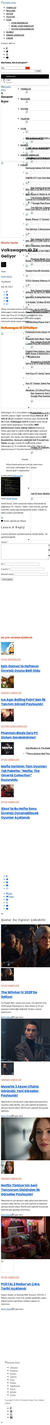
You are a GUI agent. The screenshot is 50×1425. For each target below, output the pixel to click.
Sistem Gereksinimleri (22, 29)
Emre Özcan (6, 1115)
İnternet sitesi (7, 574)
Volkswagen (18, 475)
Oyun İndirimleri (19, 22)
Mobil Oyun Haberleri (22, 25)
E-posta (5, 569)
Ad (3, 563)
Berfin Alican (6, 1017)
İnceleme (10, 10)
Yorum (4, 542)
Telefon (10, 16)
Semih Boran (6, 276)
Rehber (10, 32)
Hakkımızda (10, 76)
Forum (9, 38)
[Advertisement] (25, 607)
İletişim (13, 1391)
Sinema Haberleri (15, 35)
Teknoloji (11, 7)
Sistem (9, 13)
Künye (12, 1388)
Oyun (8, 19)
